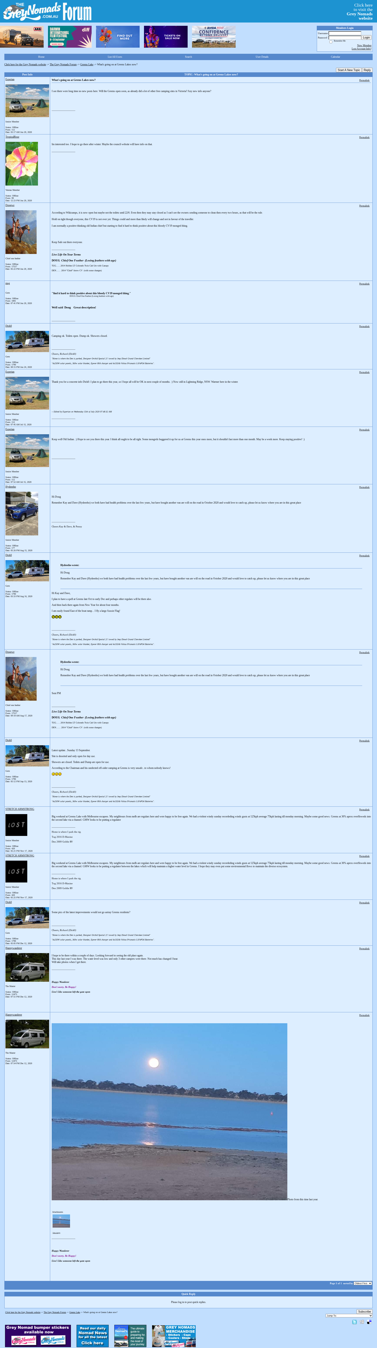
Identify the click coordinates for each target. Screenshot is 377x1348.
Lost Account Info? (362, 48)
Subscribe (364, 1311)
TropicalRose (12, 136)
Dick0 (8, 325)
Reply (367, 70)
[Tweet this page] (354, 1321)
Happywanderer (13, 948)
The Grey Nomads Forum (63, 64)
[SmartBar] (22, 37)
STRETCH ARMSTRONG (19, 809)
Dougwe (9, 205)
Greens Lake (86, 64)
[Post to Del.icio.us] (369, 1321)
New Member (364, 45)
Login (366, 37)
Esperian (9, 79)
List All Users (115, 56)
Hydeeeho (10, 486)
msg (7, 283)
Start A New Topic (349, 70)
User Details (262, 56)
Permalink (364, 80)
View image (56, 1233)
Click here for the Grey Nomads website (25, 64)
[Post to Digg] (362, 1321)
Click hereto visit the (360, 12)
